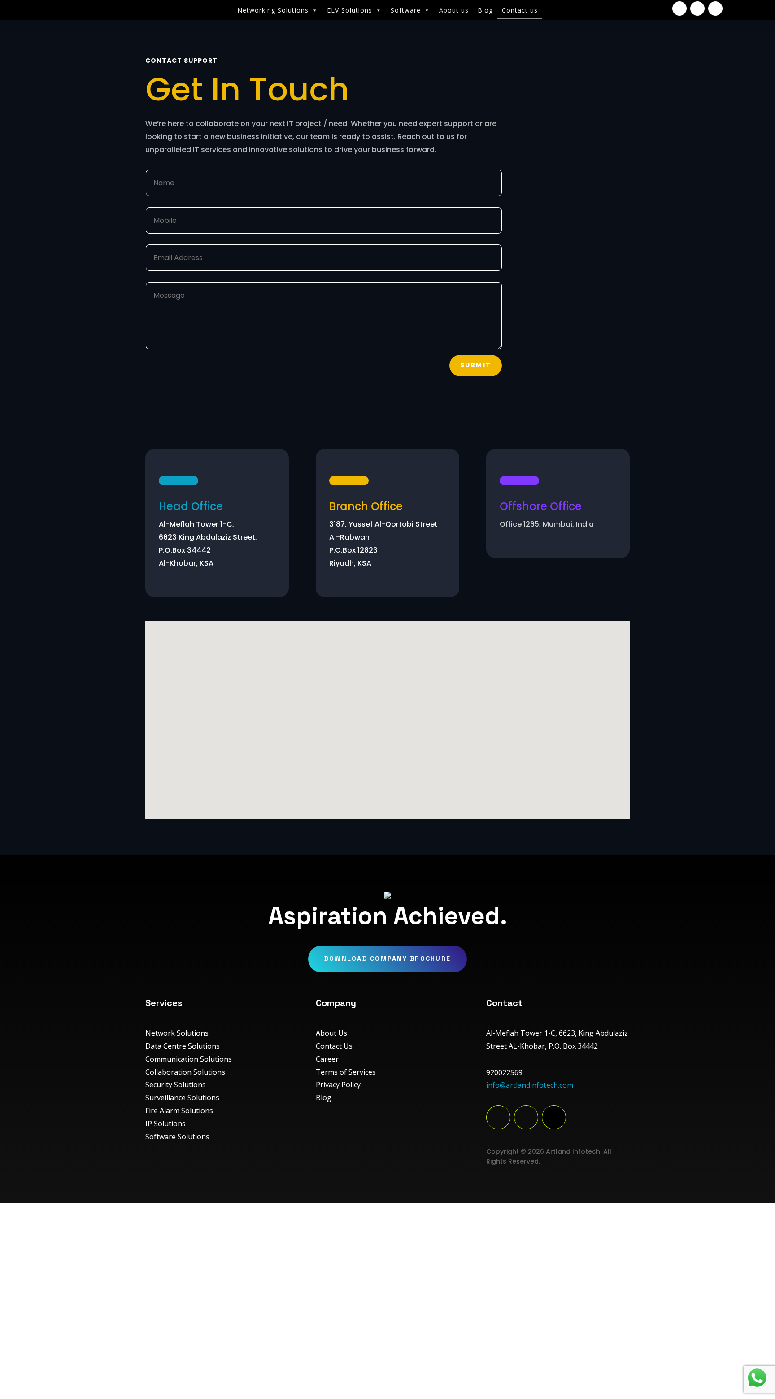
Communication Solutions (188, 1059)
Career (327, 1059)
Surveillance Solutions (182, 1098)
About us (454, 10)
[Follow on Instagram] (697, 8)
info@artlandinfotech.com (529, 1085)
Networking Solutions (273, 10)
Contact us (520, 10)
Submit (475, 365)
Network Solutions (177, 1033)
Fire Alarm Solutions (179, 1111)
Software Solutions (177, 1137)
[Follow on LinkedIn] (715, 8)
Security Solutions (175, 1085)
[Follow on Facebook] (679, 8)
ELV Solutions (349, 10)
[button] (394, 707)
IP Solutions (165, 1124)
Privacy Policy (338, 1085)
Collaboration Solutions (185, 1072)
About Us (331, 1033)
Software (406, 10)
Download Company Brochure (387, 958)
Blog (485, 10)
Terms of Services (346, 1072)
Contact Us (334, 1046)
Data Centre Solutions (182, 1046)
